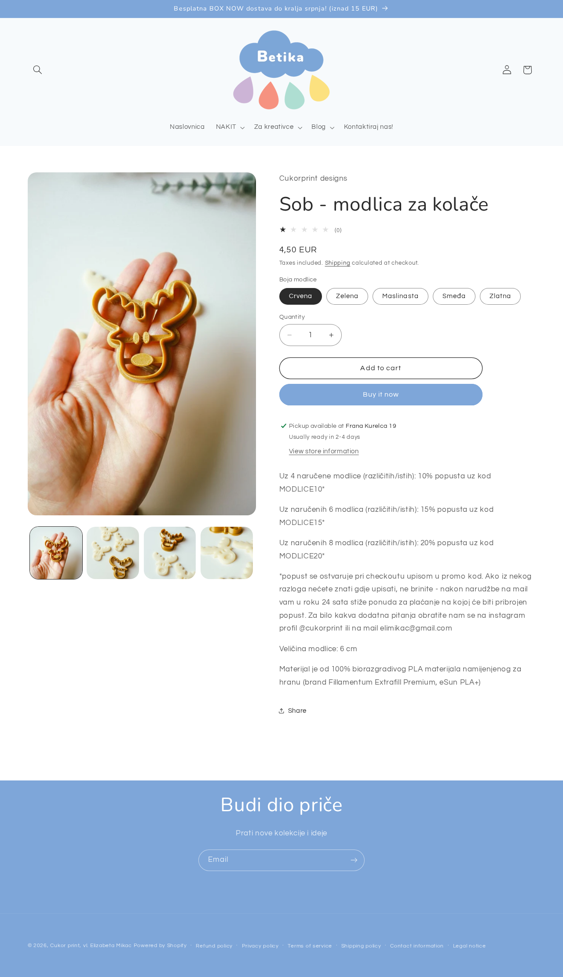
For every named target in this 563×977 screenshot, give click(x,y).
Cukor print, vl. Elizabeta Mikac (91, 945)
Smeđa (454, 296)
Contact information (417, 946)
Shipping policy (361, 946)
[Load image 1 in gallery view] (56, 553)
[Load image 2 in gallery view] (113, 553)
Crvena (300, 296)
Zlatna (500, 296)
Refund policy (214, 946)
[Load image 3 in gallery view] (170, 553)
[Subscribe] (354, 860)
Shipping (338, 263)
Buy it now (381, 394)
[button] (38, 70)
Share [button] (297, 710)
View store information (324, 451)
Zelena (347, 296)
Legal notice (469, 946)
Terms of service (310, 946)
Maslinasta (400, 296)
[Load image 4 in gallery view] (227, 553)
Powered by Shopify (160, 945)
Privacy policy (260, 946)
